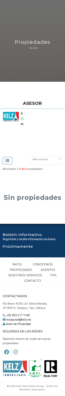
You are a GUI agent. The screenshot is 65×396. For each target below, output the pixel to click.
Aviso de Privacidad (18, 324)
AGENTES (48, 270)
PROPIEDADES (21, 270)
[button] (46, 159)
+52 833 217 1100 (18, 315)
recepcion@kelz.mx (18, 319)
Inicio (33, 48)
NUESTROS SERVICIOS (25, 275)
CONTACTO (32, 280)
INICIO (17, 264)
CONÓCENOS (43, 264)
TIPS (53, 275)
